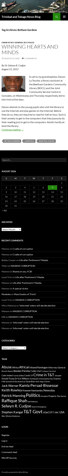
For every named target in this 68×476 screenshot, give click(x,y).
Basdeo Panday (21, 370)
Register (6, 435)
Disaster (58, 375)
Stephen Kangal (12, 412)
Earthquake (34, 379)
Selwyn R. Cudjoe (47, 141)
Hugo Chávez (45, 381)
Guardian (30, 381)
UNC (56, 412)
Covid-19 (28, 375)
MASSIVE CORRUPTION (23, 265)
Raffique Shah (14, 400)
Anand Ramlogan (39, 367)
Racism (63, 396)
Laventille (29, 141)
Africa (15, 367)
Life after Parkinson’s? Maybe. (33, 260)
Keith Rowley (12, 390)
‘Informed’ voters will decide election (37, 305)
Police (31, 42)
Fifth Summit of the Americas (13, 381)
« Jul (4, 210)
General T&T (20, 42)
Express (57, 378)
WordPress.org (9, 457)
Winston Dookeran (13, 416)
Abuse (7, 367)
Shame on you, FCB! (22, 271)
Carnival (52, 371)
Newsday (49, 390)
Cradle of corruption (23, 248)
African (24, 367)
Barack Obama (7, 371)
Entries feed (7, 446)
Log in (4, 440)
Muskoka (6, 294)
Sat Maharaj (32, 402)
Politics (33, 395)
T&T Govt (33, 411)
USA (62, 412)
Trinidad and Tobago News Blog (21, 16)
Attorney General (56, 367)
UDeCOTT (48, 412)
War (3, 416)
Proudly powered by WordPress (15, 472)
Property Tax (54, 396)
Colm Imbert (7, 375)
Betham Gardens (12, 141)
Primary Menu (64, 16)
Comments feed (9, 452)
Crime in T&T (8, 42)
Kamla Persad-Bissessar (39, 385)
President (44, 396)
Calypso (45, 371)
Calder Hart (36, 371)
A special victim (20, 288)
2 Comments (30, 58)
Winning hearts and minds (30, 49)
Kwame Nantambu (32, 390)
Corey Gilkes (18, 375)
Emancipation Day (46, 379)
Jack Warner (10, 385)
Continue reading (13, 129)
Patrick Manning (13, 396)
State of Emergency (39, 407)
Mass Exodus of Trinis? (25, 294)
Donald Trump (8, 378)
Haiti (37, 381)
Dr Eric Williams (22, 378)
